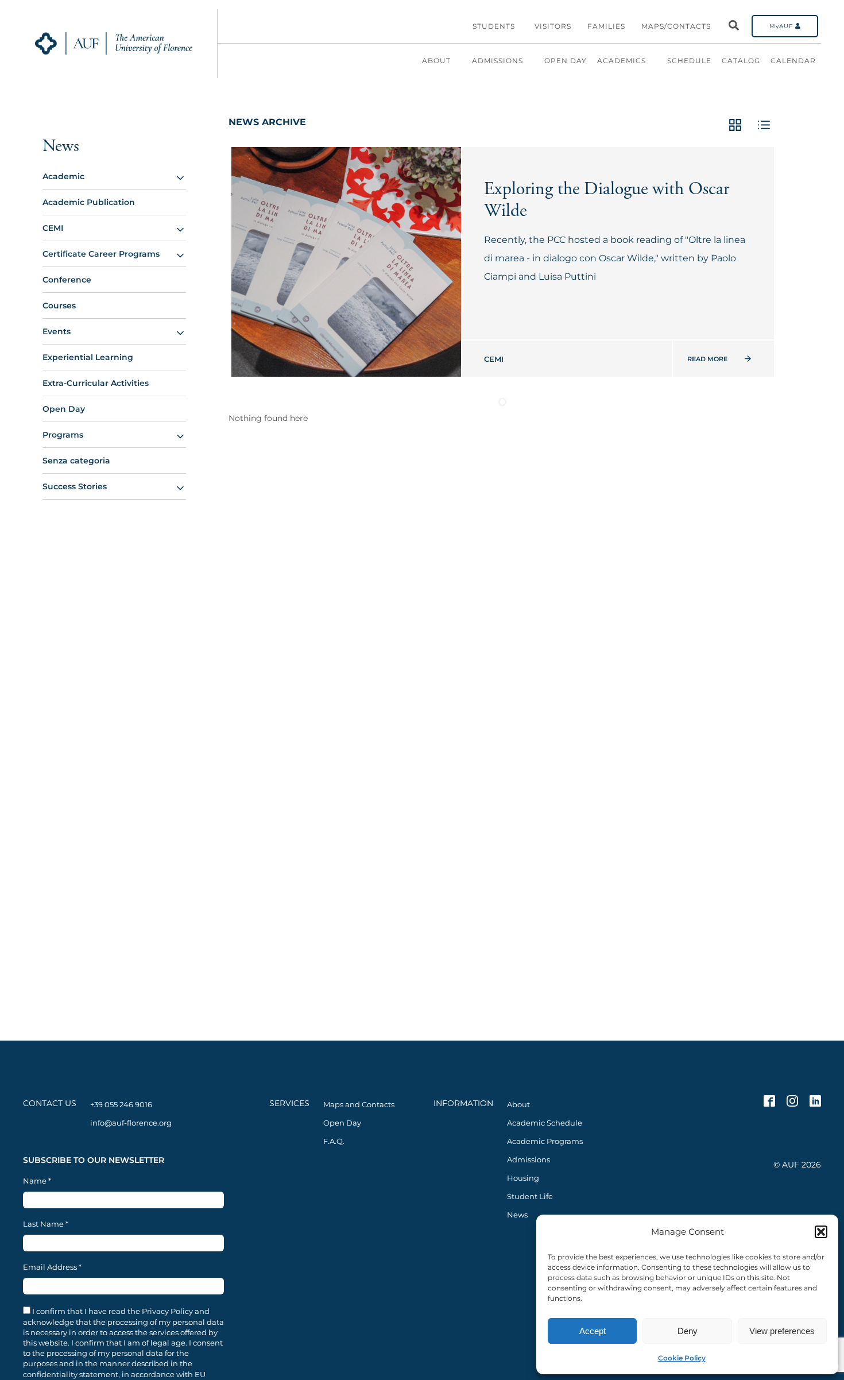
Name (37, 1181)
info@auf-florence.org (131, 1122)
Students (494, 26)
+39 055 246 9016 (121, 1104)
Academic (63, 176)
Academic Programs (545, 1141)
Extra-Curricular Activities (95, 383)
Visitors (553, 26)
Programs (62, 435)
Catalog (741, 60)
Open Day (565, 60)
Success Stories (74, 486)
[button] (821, 1232)
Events (56, 331)
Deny (687, 1331)
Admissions (497, 60)
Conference (66, 280)
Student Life (530, 1196)
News (60, 146)
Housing (523, 1177)
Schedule (689, 60)
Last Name (45, 1224)
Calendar (793, 60)
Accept (592, 1331)
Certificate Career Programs (101, 254)
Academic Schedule (544, 1122)
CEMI (52, 228)
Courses (59, 305)
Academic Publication (88, 202)
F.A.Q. (333, 1141)
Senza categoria (76, 460)
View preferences (782, 1331)
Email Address (52, 1267)
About (436, 60)
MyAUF (782, 26)
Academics (621, 60)
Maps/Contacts (676, 26)
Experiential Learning (87, 357)
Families (606, 26)
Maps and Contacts (358, 1104)
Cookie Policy (682, 1358)
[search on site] (734, 26)
